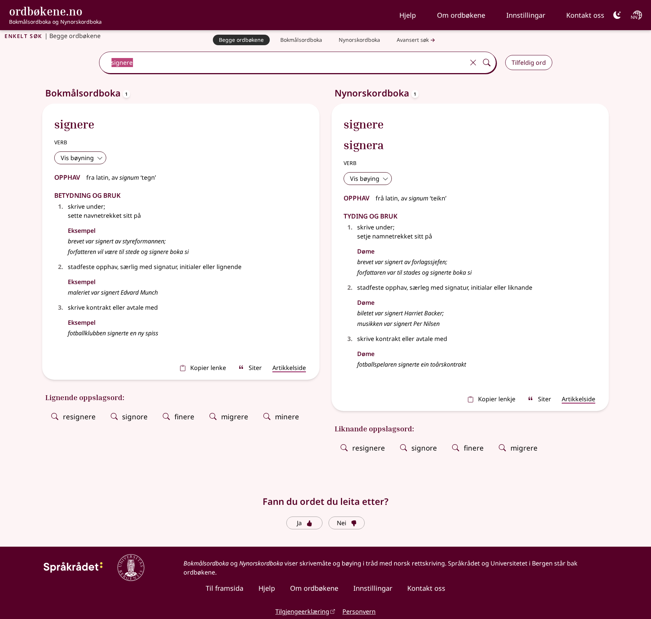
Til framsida (224, 588)
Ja (299, 523)
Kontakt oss (585, 15)
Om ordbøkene (461, 15)
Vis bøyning (77, 158)
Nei (341, 523)
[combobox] (282, 62)
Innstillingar (525, 15)
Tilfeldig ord (529, 62)
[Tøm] (473, 62)
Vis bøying (364, 178)
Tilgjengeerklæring (302, 611)
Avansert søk (413, 39)
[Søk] (487, 62)
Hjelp (407, 15)
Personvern (359, 611)
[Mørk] (617, 15)
